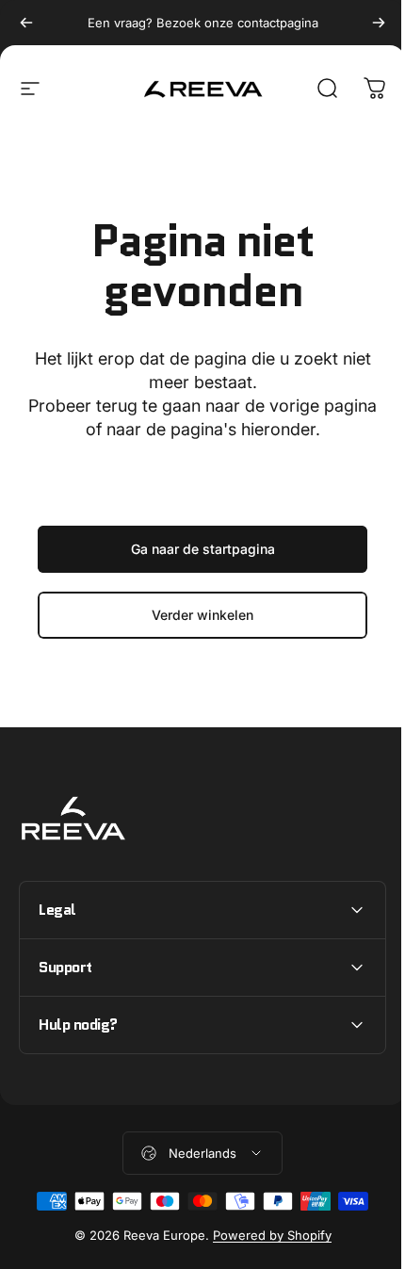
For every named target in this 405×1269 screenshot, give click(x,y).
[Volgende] (378, 22)
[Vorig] (26, 22)
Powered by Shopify (264, 1235)
